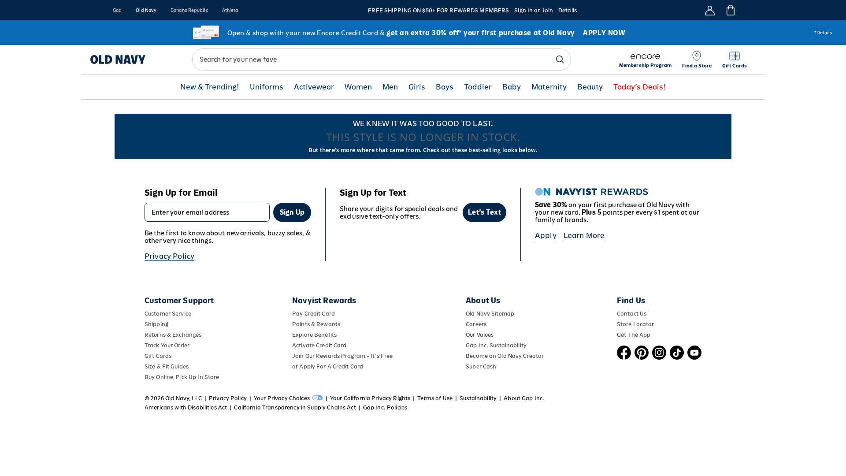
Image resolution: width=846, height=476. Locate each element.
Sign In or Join (533, 10)
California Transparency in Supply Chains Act (295, 407)
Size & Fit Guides (167, 366)
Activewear (314, 87)
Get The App (633, 334)
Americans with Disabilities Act (186, 407)
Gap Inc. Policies (385, 407)
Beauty (590, 87)
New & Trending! (209, 87)
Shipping (156, 324)
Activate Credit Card (319, 345)
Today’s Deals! (639, 87)
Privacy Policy (169, 256)
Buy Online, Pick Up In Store (182, 377)
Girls (416, 87)
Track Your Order (167, 345)
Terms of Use (435, 398)
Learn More (584, 235)
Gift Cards (158, 356)
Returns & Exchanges (173, 334)
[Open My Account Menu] (710, 10)
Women (358, 87)
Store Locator (635, 324)
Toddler (478, 87)
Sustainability (478, 398)
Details (567, 10)
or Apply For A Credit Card (327, 366)
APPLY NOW (604, 33)
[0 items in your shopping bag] (730, 10)
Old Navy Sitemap (490, 313)
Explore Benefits (314, 334)
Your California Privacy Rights (370, 398)
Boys (444, 87)
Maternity (549, 87)
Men (390, 87)
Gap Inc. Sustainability (496, 345)
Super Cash (481, 366)
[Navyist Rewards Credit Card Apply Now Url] (423, 32)
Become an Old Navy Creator (505, 356)
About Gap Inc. (524, 398)
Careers (476, 324)
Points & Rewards (316, 324)
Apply (546, 235)
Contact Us (631, 313)
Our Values (480, 334)
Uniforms (266, 87)
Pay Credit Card (313, 313)
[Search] (560, 59)
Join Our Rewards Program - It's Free (342, 356)
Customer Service (168, 313)
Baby (511, 87)
